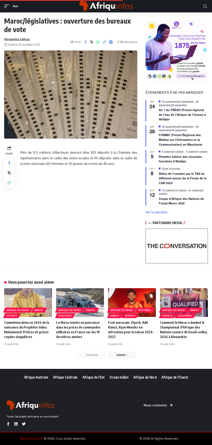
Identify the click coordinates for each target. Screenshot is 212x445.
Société (12, 315)
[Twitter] (24, 424)
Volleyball (185, 315)
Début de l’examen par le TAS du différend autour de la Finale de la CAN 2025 (182, 178)
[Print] (111, 42)
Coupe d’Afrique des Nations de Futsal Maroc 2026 (181, 201)
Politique (65, 315)
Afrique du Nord (18, 310)
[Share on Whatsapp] (98, 42)
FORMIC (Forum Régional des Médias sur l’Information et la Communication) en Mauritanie (180, 139)
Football (145, 310)
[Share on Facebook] (85, 42)
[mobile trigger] (7, 6)
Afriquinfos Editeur (17, 39)
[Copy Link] (104, 42)
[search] (205, 6)
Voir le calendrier (156, 212)
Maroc (39, 310)
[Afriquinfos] (106, 6)
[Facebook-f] (8, 424)
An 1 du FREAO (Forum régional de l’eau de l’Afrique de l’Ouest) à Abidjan (182, 114)
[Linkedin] (16, 424)
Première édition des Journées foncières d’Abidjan (180, 159)
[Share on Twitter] (92, 42)
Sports (130, 315)
